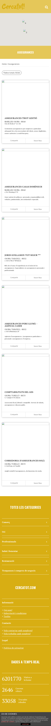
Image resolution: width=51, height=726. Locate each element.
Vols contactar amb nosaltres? (18, 630)
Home (4, 64)
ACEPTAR (25, 724)
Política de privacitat (14, 647)
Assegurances (13, 64)
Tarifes (7, 616)
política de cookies (8, 722)
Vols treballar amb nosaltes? (17, 633)
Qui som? (8, 610)
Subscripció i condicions (15, 613)
